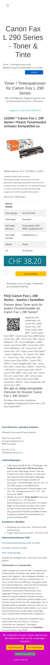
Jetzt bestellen (31, 273)
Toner (4, 582)
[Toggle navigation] (7, 5)
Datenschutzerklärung (25, 654)
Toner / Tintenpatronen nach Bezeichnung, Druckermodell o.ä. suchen (22, 66)
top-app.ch (32, 659)
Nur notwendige (35, 647)
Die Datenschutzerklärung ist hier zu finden (21, 543)
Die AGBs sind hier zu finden (14, 548)
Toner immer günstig (11, 552)
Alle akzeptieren (15, 647)
